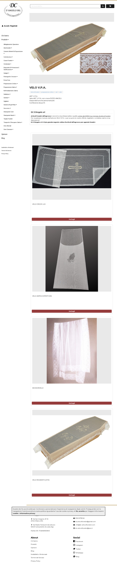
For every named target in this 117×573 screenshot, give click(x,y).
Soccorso (7, 108)
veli (56, 92)
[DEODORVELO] (71, 351)
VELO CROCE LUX (39, 204)
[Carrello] (110, 6)
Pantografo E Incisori (10, 76)
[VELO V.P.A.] (71, 48)
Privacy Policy (4, 153)
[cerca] (103, 6)
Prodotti (4, 40)
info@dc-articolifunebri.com (85, 525)
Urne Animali (7, 126)
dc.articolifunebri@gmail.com (85, 521)
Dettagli (72, 219)
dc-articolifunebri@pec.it (84, 528)
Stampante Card (8, 112)
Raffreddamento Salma (11, 91)
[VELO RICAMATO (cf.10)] (71, 443)
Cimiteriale (7, 64)
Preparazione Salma (10, 87)
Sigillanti (6, 101)
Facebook (79, 541)
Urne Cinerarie (8, 129)
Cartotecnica (8, 57)
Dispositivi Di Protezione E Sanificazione (11, 69)
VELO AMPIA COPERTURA (42, 296)
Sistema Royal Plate (10, 105)
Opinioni (4, 134)
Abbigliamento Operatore (11, 44)
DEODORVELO (37, 388)
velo (60, 92)
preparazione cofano (47, 92)
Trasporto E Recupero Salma (12, 122)
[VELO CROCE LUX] (71, 167)
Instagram (79, 545)
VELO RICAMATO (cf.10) (40, 480)
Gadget (6, 73)
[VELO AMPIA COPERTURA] (71, 259)
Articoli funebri (35, 92)
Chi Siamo (5, 36)
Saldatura (7, 94)
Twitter (78, 549)
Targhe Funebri (8, 119)
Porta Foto (7, 80)
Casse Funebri (8, 60)
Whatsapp (79, 553)
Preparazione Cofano (10, 83)
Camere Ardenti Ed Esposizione (13, 51)
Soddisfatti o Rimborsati (7, 147)
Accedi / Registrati (10, 26)
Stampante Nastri (9, 115)
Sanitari (6, 98)
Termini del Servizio (6, 150)
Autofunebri (7, 48)
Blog (3, 138)
